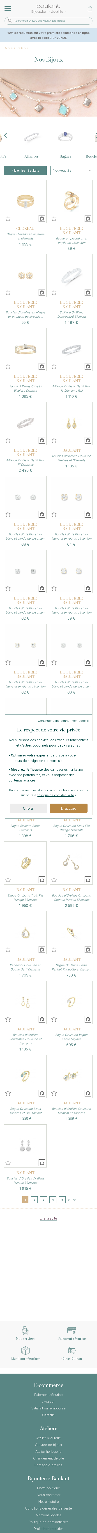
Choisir (28, 808)
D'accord (68, 808)
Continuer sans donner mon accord (63, 720)
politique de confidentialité (55, 795)
